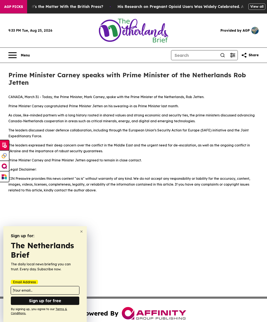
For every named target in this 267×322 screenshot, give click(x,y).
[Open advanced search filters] (233, 55)
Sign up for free (45, 300)
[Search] (223, 55)
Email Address (24, 282)
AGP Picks (13, 7)
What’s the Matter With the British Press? (63, 6)
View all (256, 6)
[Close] (81, 231)
